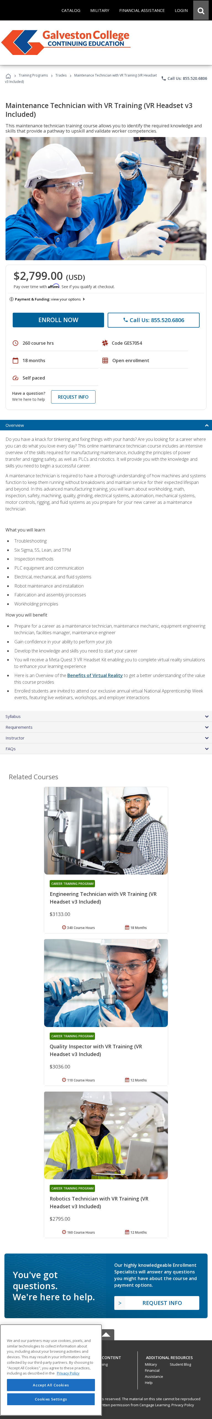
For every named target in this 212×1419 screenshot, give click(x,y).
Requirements (19, 727)
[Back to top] (106, 1356)
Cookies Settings (51, 1399)
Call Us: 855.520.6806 (184, 78)
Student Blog (180, 1364)
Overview (15, 425)
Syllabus (13, 716)
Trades (61, 75)
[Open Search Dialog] (201, 10)
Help (149, 1382)
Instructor (15, 738)
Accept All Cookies (51, 1385)
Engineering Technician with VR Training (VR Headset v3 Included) (103, 898)
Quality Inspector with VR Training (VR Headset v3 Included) (96, 1050)
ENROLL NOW (58, 319)
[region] (51, 1370)
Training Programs (33, 75)
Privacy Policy (182, 1404)
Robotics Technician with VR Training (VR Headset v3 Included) (99, 1202)
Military (151, 1364)
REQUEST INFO (73, 397)
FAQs (11, 748)
